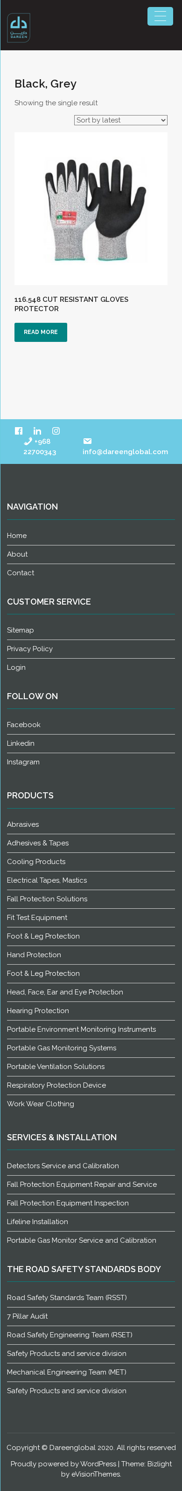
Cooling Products (36, 862)
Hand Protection (34, 955)
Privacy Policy (30, 649)
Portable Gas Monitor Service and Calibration (81, 1240)
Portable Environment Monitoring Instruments (81, 1029)
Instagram (23, 762)
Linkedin (21, 743)
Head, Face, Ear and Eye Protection (65, 992)
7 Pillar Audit (27, 1316)
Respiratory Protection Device (56, 1085)
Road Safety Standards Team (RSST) (67, 1298)
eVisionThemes (95, 1474)
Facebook (24, 725)
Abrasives (23, 824)
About (17, 554)
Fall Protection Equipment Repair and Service (82, 1184)
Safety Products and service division (66, 1353)
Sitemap (20, 630)
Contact (20, 573)
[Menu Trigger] (160, 16)
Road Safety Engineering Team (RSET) (70, 1335)
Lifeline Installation (37, 1222)
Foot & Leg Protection (43, 936)
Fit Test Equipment (37, 917)
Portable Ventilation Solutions (56, 1066)
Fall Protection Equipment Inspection (68, 1203)
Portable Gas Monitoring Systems (61, 1048)
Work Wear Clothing (40, 1104)
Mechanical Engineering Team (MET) (66, 1372)
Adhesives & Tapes (38, 843)
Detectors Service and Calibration (63, 1166)
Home (17, 535)
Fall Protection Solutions (47, 899)
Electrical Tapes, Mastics (47, 880)
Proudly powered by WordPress (63, 1464)
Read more (41, 332)
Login (16, 667)
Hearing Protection (38, 1011)
